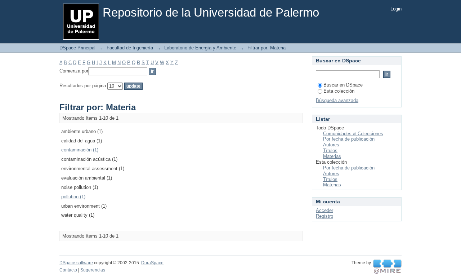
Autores (331, 144)
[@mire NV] (387, 266)
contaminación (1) (79, 150)
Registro (324, 216)
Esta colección (338, 91)
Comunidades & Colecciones (353, 133)
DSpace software (76, 262)
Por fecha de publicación (349, 139)
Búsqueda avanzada (337, 100)
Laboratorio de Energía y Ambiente (200, 47)
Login (396, 9)
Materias (332, 156)
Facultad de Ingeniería (130, 47)
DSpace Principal (77, 47)
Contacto (68, 270)
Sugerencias (92, 270)
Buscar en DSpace (343, 85)
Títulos (330, 150)
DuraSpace (152, 262)
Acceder (324, 210)
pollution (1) (73, 196)
